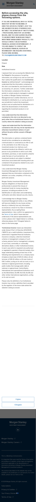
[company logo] (15, 4)
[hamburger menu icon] (3, 4)
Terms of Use (8, 214)
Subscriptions (6, 486)
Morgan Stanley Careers (10, 442)
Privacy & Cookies (8, 490)
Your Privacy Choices (8, 493)
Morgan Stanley (7, 439)
